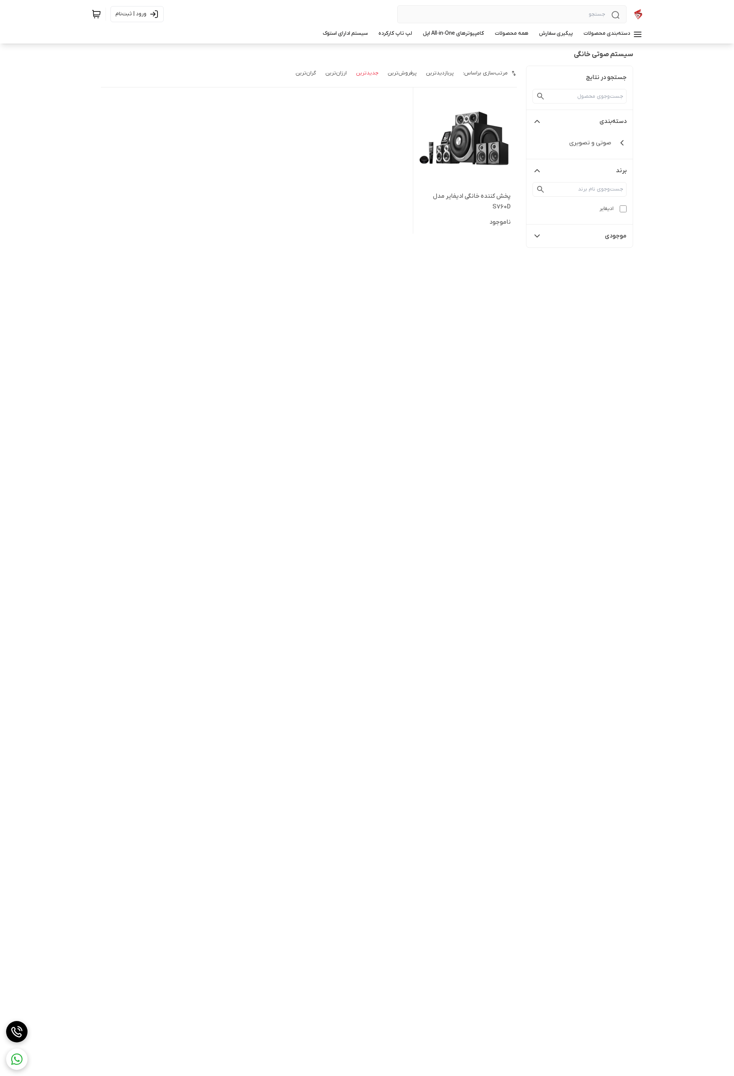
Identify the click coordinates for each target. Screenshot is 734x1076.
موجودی (616, 236)
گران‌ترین (306, 73)
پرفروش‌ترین (402, 73)
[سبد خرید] (96, 14)
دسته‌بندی (613, 121)
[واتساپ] (17, 1059)
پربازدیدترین (440, 73)
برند (621, 170)
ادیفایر (606, 208)
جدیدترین (367, 73)
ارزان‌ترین (336, 73)
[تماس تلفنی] (17, 1031)
